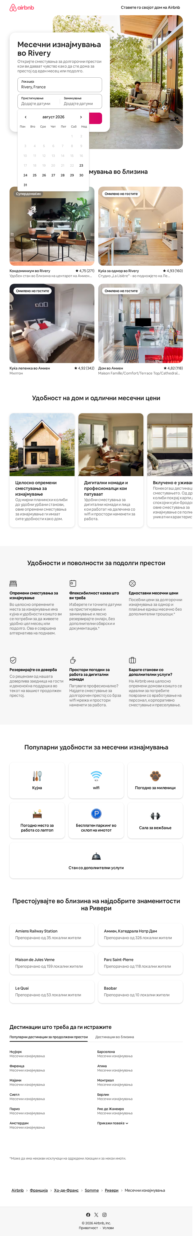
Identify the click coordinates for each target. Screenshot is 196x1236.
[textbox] (38, 103)
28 (63, 175)
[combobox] (59, 87)
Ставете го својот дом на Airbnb (150, 7)
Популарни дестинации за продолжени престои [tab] (49, 1037)
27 (53, 175)
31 (25, 185)
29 (72, 175)
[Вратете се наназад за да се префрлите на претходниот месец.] (25, 117)
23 (81, 165)
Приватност (88, 1228)
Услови (108, 1228)
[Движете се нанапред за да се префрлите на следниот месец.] (80, 117)
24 (25, 175)
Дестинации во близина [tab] (114, 1037)
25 (35, 175)
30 (81, 175)
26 (44, 175)
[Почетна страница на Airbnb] (22, 7)
